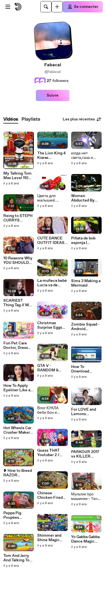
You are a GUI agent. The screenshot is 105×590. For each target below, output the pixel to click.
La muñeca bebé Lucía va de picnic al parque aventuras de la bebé (52, 282)
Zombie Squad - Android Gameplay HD (85, 326)
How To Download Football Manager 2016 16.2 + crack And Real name (86, 369)
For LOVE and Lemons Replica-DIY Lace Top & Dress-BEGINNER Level (83, 411)
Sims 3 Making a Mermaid (86, 283)
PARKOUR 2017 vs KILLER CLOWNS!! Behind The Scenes (85, 454)
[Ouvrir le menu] (7, 6)
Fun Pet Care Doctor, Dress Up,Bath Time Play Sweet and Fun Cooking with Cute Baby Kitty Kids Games (17, 345)
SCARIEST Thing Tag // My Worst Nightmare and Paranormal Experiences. (17, 302)
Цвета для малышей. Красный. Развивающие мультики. (50, 198)
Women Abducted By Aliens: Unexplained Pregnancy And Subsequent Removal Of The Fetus (86, 198)
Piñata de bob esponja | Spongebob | (83, 240)
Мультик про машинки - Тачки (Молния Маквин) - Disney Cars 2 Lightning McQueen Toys (86, 496)
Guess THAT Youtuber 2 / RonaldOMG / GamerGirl (49, 452)
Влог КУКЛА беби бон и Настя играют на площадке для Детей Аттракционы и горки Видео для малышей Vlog (52, 410)
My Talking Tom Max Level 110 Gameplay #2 (17, 175)
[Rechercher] (46, 6)
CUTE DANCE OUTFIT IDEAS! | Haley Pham (52, 240)
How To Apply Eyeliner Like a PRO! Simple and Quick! (18, 387)
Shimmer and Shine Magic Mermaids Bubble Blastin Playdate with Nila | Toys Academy (50, 537)
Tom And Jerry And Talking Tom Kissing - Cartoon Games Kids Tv (18, 558)
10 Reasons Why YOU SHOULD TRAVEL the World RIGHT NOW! (17, 260)
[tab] (10, 119)
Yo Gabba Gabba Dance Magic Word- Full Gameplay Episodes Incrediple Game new (86, 539)
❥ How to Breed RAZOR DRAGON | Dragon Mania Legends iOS (17, 472)
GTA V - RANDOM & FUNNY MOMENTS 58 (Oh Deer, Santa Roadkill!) (51, 367)
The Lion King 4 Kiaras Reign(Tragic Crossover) (51, 155)
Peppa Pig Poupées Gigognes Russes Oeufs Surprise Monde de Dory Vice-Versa (17, 515)
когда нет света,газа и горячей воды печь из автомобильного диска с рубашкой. (86, 155)
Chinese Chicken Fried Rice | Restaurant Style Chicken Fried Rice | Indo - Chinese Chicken (52, 495)
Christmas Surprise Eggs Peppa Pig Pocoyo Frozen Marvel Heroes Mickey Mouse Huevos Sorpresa (52, 325)
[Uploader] (57, 6)
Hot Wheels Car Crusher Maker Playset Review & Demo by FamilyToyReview (18, 430)
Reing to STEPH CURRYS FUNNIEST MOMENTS (17, 218)
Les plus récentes (79, 119)
